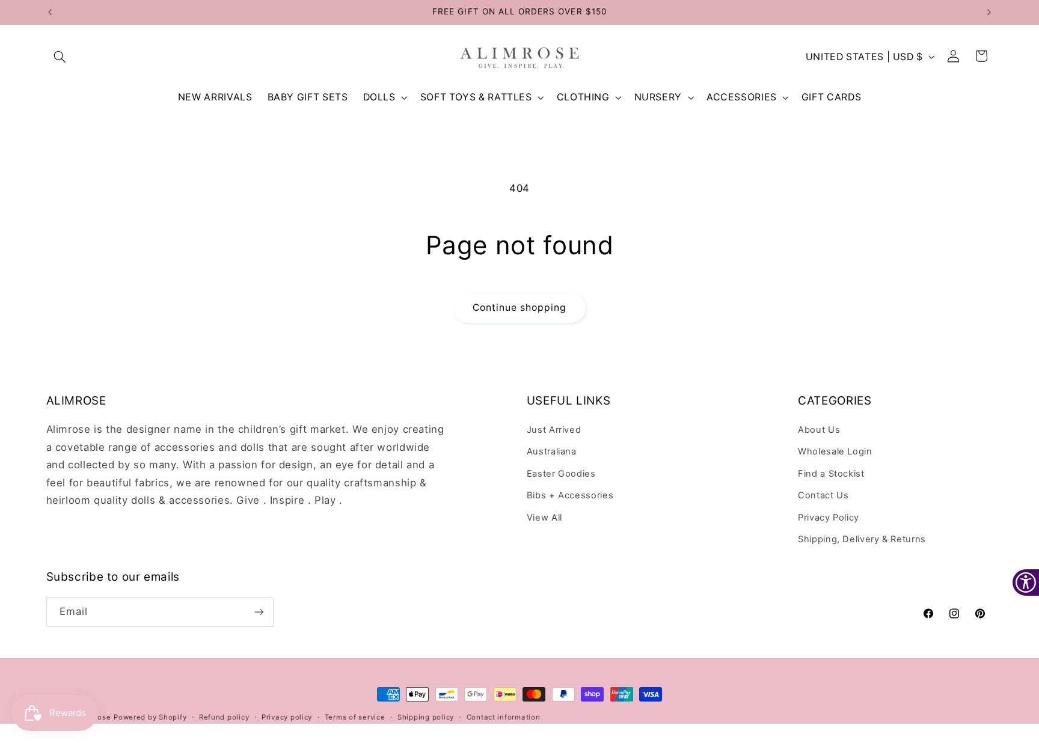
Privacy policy (287, 717)
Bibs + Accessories (570, 495)
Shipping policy (425, 717)
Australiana (552, 451)
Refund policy (224, 717)
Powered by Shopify (150, 717)
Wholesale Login (835, 451)
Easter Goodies (561, 473)
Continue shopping (520, 307)
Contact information (504, 717)
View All (544, 517)
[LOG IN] (953, 56)
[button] (60, 56)
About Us (819, 429)
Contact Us (823, 495)
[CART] (982, 56)
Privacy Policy (828, 517)
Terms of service (355, 717)
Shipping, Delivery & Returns (862, 539)
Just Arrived (554, 429)
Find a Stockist (831, 473)
